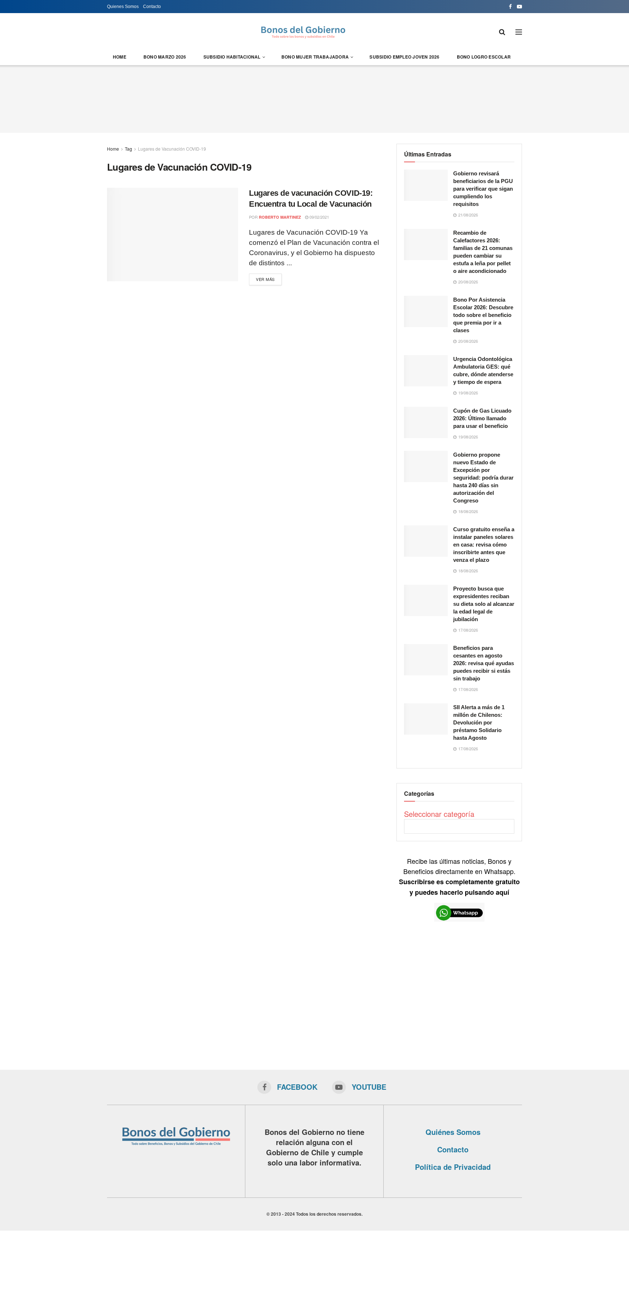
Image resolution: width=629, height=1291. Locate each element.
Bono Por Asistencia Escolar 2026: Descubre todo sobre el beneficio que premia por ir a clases (483, 315)
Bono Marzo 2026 (164, 56)
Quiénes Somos (453, 1132)
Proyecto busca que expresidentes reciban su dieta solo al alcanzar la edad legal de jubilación (483, 603)
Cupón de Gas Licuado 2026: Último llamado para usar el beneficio (482, 418)
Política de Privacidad (453, 1166)
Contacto (152, 6)
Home (119, 56)
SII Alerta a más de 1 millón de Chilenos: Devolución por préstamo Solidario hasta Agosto (479, 722)
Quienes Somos (123, 6)
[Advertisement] (314, 98)
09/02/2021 (318, 217)
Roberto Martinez (280, 217)
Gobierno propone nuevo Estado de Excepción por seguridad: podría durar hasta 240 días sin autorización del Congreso (483, 478)
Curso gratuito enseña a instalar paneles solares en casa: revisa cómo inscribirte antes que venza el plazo (483, 544)
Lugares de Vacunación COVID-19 (172, 149)
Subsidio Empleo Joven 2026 (404, 56)
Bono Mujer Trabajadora (315, 56)
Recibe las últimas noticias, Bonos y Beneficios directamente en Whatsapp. (459, 876)
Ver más (265, 279)
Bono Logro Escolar (484, 56)
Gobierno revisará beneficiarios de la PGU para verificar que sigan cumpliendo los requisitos (483, 188)
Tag (128, 149)
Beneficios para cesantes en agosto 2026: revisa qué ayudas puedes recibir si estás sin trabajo (483, 663)
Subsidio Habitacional (232, 56)
